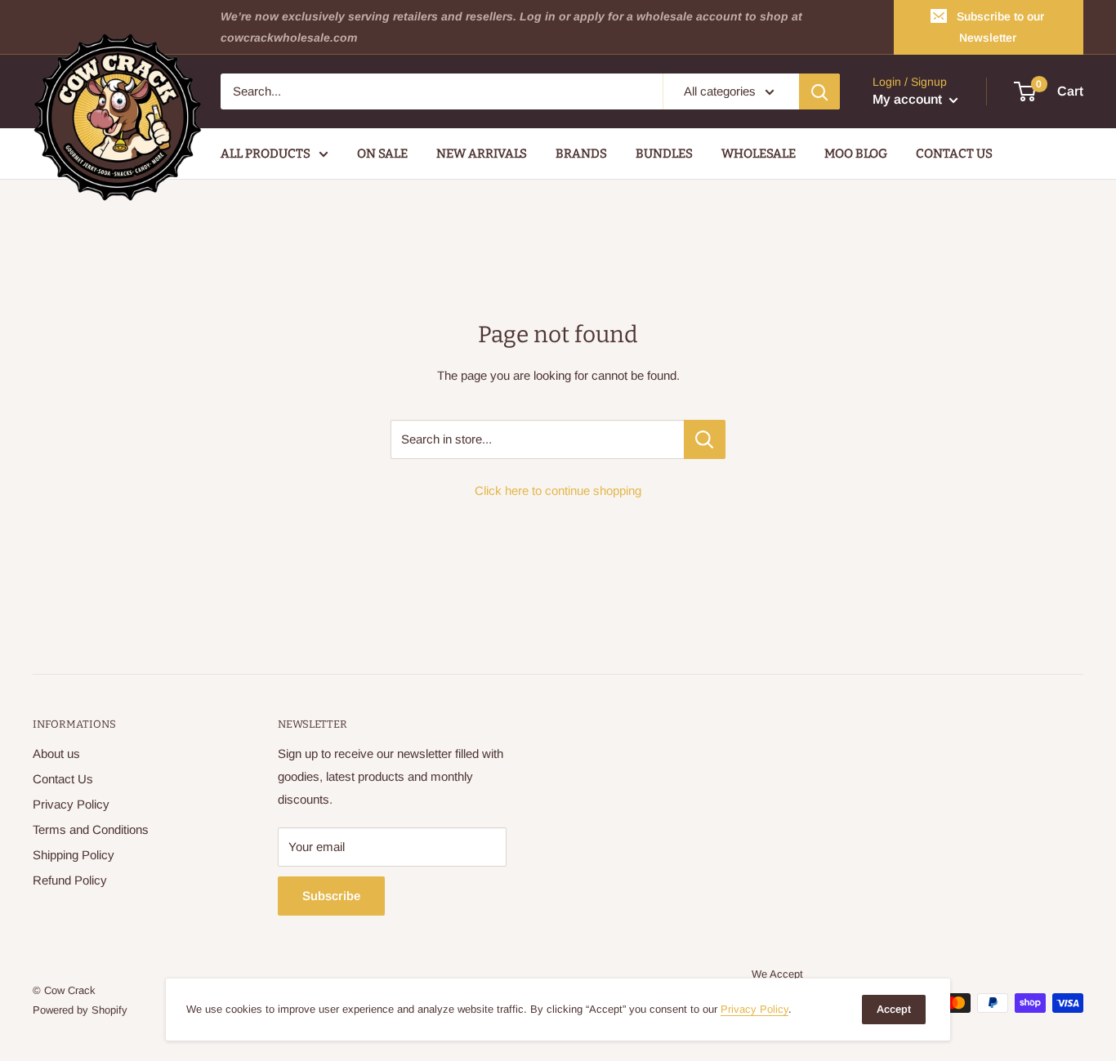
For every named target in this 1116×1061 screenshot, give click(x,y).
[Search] (819, 91)
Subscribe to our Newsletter (1000, 27)
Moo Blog (855, 153)
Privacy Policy (71, 804)
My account (909, 100)
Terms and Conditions (91, 829)
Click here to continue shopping (558, 490)
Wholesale (758, 153)
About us (56, 753)
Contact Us (954, 153)
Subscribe (331, 896)
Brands (581, 153)
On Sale (382, 153)
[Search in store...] (704, 439)
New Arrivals (481, 153)
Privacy (754, 1009)
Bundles (664, 153)
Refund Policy (70, 880)
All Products (265, 153)
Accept (894, 1009)
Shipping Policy (73, 855)
